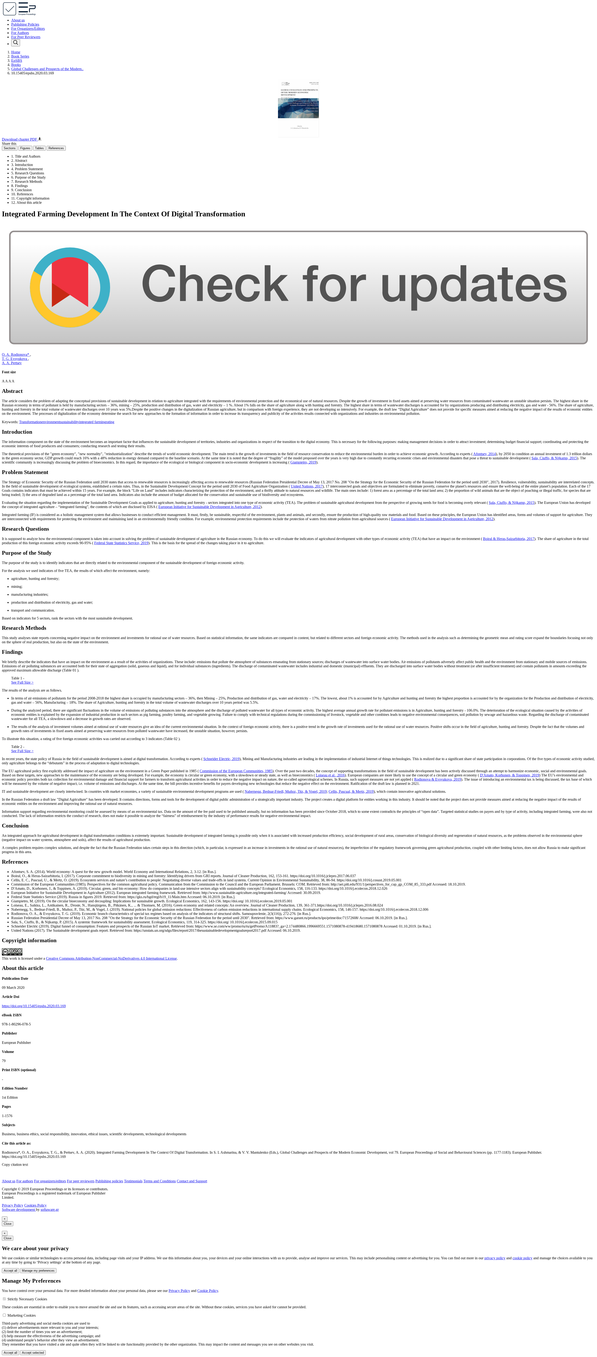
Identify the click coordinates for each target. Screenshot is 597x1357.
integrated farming (92, 422)
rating (110, 422)
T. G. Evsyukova (15, 359)
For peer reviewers (80, 1181)
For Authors (20, 33)
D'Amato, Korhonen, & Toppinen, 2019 (509, 775)
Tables (39, 148)
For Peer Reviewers (25, 37)
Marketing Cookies (21, 1315)
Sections (10, 148)
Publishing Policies (25, 24)
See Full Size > (22, 682)
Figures (25, 148)
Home (15, 52)
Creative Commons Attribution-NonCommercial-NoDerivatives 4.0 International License (111, 958)
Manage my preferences (38, 1270)
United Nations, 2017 (307, 486)
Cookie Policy (207, 1291)
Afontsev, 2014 (484, 454)
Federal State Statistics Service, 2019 (121, 543)
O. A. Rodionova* (16, 355)
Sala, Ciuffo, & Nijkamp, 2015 (554, 458)
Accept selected (33, 1352)
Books (16, 65)
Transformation (30, 422)
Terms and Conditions (159, 1181)
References (56, 148)
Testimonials (133, 1181)
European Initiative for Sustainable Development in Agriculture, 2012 (209, 507)
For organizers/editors (50, 1181)
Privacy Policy (12, 1205)
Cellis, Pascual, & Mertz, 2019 (351, 791)
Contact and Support (192, 1181)
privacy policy (494, 1258)
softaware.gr (50, 1210)
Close (7, 1223)
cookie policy (522, 1258)
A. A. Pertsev (12, 363)
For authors (24, 1181)
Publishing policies (109, 1181)
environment (51, 422)
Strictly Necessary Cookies (27, 1299)
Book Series (20, 56)
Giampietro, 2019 (303, 462)
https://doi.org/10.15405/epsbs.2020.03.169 (34, 1006)
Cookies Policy (35, 1205)
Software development (19, 1210)
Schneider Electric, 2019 (221, 759)
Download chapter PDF (20, 139)
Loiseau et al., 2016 (330, 775)
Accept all (10, 1270)
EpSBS (16, 60)
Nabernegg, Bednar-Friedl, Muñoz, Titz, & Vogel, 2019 (286, 791)
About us (18, 20)
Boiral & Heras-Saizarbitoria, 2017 (508, 539)
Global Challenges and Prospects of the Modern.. (47, 69)
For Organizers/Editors (28, 29)
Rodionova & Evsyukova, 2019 (437, 779)
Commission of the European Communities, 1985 (236, 771)
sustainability (69, 422)
